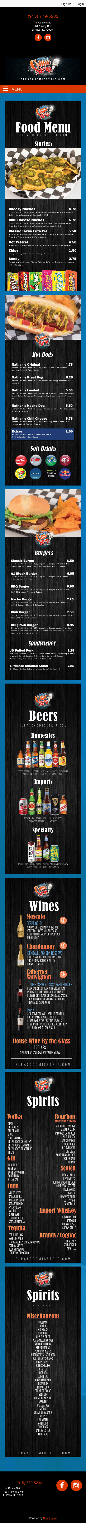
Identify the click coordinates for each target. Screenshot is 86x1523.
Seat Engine (50, 1518)
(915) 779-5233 (43, 16)
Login (80, 4)
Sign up (66, 4)
